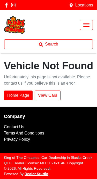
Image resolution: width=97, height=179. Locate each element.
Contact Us (14, 127)
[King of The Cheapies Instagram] (14, 5)
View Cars (47, 95)
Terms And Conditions (24, 133)
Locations (84, 5)
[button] (86, 25)
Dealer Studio (36, 174)
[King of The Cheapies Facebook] (7, 5)
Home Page (18, 95)
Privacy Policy (17, 139)
